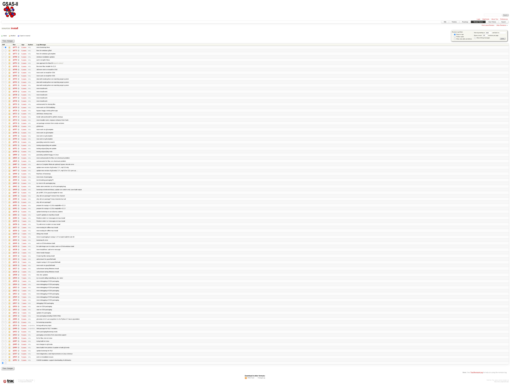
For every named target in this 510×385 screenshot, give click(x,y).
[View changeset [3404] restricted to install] (18, 347)
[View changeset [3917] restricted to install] (18, 303)
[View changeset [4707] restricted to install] (18, 129)
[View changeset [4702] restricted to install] (18, 145)
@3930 (15, 281)
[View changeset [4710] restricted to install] (18, 123)
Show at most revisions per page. (486, 35)
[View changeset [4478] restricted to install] (18, 167)
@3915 (15, 310)
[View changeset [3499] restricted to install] (18, 328)
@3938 (15, 275)
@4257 (15, 227)
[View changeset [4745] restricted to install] (18, 76)
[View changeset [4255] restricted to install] (18, 234)
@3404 (15, 347)
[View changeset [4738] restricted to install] (18, 95)
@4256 (15, 231)
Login (478, 19)
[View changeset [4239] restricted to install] (18, 246)
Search (503, 22)
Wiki (445, 22)
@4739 (15, 92)
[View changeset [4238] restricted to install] (18, 249)
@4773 (15, 50)
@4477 (15, 170)
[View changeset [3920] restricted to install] (18, 297)
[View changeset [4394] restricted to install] (18, 199)
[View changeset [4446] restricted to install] (18, 174)
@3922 (15, 291)
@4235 (15, 253)
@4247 (15, 237)
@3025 (15, 357)
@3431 (15, 332)
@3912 (15, 313)
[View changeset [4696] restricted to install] (18, 155)
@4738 (15, 95)
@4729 (15, 107)
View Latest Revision (488, 25)
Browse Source (478, 22)
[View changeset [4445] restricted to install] (18, 177)
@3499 (15, 328)
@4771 (15, 54)
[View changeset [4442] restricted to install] (18, 186)
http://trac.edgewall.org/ (501, 381)
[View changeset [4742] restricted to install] (18, 82)
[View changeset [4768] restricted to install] (18, 57)
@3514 (15, 325)
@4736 (15, 101)
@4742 (15, 82)
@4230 (15, 265)
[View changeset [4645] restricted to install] (18, 158)
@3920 (15, 297)
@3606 (15, 319)
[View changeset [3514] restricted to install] (18, 325)
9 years (24, 350)
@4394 (15, 199)
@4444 (15, 180)
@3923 (15, 287)
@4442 (15, 186)
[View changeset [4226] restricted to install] (18, 272)
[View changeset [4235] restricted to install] (18, 253)
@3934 (15, 278)
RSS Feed (251, 378)
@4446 (15, 174)
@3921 (15, 294)
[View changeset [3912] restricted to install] (18, 313)
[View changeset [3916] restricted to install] (18, 306)
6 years (24, 47)
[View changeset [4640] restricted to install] (18, 161)
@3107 (15, 354)
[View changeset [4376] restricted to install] (18, 212)
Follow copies (460, 36)
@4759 (15, 60)
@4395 (15, 196)
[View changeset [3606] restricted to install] (18, 319)
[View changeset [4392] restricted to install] (18, 205)
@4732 (15, 104)
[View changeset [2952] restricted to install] (18, 360)
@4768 (15, 57)
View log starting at (479, 32)
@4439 (15, 190)
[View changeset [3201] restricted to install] (18, 351)
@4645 (15, 158)
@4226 (15, 272)
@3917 (15, 303)
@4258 (15, 224)
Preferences (504, 19)
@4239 (15, 246)
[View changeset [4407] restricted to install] (18, 193)
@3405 (15, 344)
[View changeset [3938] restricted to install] (18, 275)
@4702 (15, 145)
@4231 (15, 262)
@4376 (15, 212)
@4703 (15, 142)
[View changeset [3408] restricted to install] (18, 338)
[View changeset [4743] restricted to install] (18, 79)
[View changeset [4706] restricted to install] (18, 133)
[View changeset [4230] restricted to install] (18, 265)
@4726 (15, 111)
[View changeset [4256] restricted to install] (18, 231)
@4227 (15, 268)
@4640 (15, 161)
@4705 (15, 136)
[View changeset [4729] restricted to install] (18, 107)
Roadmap (465, 22)
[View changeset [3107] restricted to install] (18, 354)
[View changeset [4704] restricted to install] (18, 139)
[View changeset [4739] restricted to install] (18, 92)
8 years (24, 319)
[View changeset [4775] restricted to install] (18, 47)
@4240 (15, 243)
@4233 (15, 256)
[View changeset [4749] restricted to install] (18, 66)
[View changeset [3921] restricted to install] (18, 294)
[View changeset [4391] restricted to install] (18, 208)
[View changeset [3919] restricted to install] (18, 300)
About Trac (494, 19)
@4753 (15, 63)
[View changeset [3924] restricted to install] (18, 284)
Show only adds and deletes (464, 39)
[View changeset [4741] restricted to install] (18, 85)
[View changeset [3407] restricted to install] (18, 341)
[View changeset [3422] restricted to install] (18, 335)
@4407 (15, 193)
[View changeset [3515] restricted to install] (18, 322)
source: (6, 28)
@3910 (15, 316)
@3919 (15, 300)
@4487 (15, 164)
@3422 (15, 335)
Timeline (454, 22)
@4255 (15, 234)
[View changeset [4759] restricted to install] (18, 60)
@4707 (15, 129)
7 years (24, 215)
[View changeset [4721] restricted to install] (18, 114)
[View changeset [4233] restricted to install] (18, 256)
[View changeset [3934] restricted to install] (18, 278)
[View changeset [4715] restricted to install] (18, 117)
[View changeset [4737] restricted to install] (18, 98)
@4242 (15, 240)
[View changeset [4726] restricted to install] (18, 111)
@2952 (15, 360)
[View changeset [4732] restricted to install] (18, 104)
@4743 (15, 79)
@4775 (15, 47)
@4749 (15, 66)
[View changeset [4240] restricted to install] (18, 243)
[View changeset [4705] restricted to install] (18, 136)
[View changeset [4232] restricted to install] (18, 259)
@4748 (15, 69)
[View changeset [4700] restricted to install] (18, 151)
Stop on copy (460, 34)
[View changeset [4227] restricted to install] (18, 268)
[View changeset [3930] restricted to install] (18, 281)
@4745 (15, 76)
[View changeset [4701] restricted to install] (18, 148)
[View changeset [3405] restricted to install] (18, 344)
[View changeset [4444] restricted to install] (18, 180)
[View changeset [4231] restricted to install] (18, 262)
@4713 (15, 120)
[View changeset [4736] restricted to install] (18, 101)
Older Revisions (501, 25)
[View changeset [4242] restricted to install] (18, 240)
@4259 (15, 221)
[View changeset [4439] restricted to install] (18, 190)
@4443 (15, 183)
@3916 (15, 306)
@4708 (15, 126)
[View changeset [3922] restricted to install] (18, 291)
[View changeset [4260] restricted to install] (18, 218)
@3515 (15, 322)
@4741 (15, 85)
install (14, 28)
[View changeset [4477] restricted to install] (18, 170)
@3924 (15, 284)
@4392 (15, 205)
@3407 (15, 341)
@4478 (15, 167)
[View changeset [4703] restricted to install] (18, 142)
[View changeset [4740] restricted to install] (18, 88)
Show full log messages (483, 38)
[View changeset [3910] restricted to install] (18, 316)
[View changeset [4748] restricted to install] (18, 69)
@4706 (15, 133)
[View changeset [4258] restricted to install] (18, 224)
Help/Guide (485, 19)
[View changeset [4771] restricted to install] (18, 54)
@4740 (15, 88)
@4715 (15, 117)
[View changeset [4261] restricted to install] (18, 215)
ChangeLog (261, 378)
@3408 (15, 338)
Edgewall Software (26, 381)
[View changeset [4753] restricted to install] (18, 63)
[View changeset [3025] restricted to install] (18, 357)
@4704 (15, 139)
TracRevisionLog (476, 372)
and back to (495, 32)
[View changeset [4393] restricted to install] (18, 202)
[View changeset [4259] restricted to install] (18, 221)
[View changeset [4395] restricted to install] (18, 196)
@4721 (15, 114)
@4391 (15, 208)
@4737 (15, 98)
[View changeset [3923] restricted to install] (18, 287)
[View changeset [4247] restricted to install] (18, 237)
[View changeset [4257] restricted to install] (18, 227)
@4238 (15, 249)
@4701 (15, 148)
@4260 (15, 218)
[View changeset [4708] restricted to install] (18, 126)
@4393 (15, 202)
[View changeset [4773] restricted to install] (18, 50)
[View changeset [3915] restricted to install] (18, 310)
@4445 (15, 177)
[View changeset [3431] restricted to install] (18, 332)
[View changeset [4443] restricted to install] (18, 183)
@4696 (15, 155)
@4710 (15, 123)
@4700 (15, 151)
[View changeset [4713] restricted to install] (18, 120)
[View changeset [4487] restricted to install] (18, 164)
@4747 (15, 73)
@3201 (15, 351)
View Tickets (492, 22)
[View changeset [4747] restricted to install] (18, 73)
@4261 (15, 215)
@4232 (15, 259)
